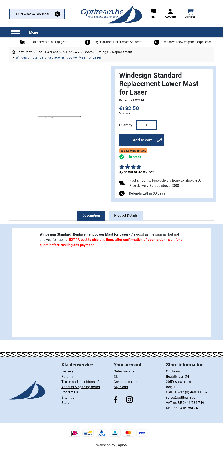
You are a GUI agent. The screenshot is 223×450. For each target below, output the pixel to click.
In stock (135, 157)
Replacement (122, 52)
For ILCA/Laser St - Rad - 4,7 (58, 52)
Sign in (119, 376)
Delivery (67, 371)
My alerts (121, 387)
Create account (125, 382)
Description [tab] (91, 215)
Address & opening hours (80, 387)
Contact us (69, 392)
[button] (190, 14)
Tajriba (121, 445)
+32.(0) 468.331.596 (193, 392)
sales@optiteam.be (180, 397)
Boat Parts (24, 52)
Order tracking (124, 371)
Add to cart (142, 140)
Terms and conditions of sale (83, 382)
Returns (67, 376)
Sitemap (67, 397)
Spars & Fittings (96, 52)
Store (65, 403)
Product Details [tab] (126, 215)
